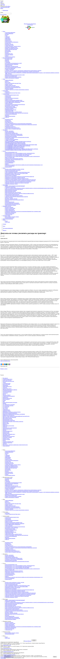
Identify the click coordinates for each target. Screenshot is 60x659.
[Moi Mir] (4, 364)
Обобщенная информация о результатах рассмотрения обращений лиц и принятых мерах (23, 211)
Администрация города (7, 379)
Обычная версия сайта (4, 7)
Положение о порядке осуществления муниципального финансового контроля (21, 124)
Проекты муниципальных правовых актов (13, 100)
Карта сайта (7, 222)
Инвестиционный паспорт (10, 191)
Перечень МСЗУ (8, 166)
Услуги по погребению (9, 165)
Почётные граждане (9, 44)
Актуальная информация (10, 32)
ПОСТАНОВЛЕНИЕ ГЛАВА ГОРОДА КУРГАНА (15, 143)
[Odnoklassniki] (3, 364)
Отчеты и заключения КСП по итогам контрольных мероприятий (18, 123)
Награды (7, 52)
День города (5, 408)
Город (4, 31)
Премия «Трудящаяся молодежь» (11, 48)
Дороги (4, 382)
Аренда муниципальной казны (11, 171)
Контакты (7, 115)
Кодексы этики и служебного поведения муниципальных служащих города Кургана (22, 71)
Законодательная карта (9, 213)
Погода (4, 393)
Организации (8, 39)
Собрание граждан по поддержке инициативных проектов (17, 89)
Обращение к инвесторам (10, 187)
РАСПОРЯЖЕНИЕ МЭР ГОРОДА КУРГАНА (14, 147)
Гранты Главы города (7, 388)
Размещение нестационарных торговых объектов (15, 177)
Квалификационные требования (11, 64)
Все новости (5, 378)
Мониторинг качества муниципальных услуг (14, 159)
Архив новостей (6, 445)
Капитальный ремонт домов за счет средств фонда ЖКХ (16, 173)
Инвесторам (5, 184)
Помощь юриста (6, 433)
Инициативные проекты (10, 56)
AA (1, 4)
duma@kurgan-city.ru (7, 648)
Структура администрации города (12, 94)
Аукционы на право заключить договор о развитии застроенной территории (20, 179)
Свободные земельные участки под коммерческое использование (18, 181)
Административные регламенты (11, 139)
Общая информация (9, 33)
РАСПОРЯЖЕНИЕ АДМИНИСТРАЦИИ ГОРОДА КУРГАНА (17, 145)
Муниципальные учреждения (9, 420)
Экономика (7, 37)
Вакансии (7, 59)
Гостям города (8, 43)
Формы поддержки (9, 197)
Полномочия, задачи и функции (11, 105)
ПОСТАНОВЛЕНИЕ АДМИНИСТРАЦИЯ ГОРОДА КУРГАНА (18, 141)
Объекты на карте (8, 99)
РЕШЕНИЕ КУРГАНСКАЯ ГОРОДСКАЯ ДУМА (15, 142)
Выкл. (9, 6)
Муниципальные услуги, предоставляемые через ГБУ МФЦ (17, 155)
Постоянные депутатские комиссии (12, 86)
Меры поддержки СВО (9, 157)
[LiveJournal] (6, 364)
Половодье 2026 (6, 432)
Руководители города (9, 45)
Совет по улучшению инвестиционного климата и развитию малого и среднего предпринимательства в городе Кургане (29, 188)
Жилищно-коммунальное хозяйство (10, 389)
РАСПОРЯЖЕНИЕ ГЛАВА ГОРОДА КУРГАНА (15, 146)
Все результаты (3, 14)
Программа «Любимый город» (11, 47)
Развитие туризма (6, 439)
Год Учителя (5, 407)
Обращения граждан (7, 206)
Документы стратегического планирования (13, 135)
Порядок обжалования (9, 132)
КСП (4, 118)
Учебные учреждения (9, 69)
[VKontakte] (1, 364)
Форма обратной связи (9, 201)
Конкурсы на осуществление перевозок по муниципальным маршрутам (19, 176)
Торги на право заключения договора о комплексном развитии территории (20, 180)
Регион (4, 440)
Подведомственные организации (11, 98)
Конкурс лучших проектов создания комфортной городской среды (16, 416)
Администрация (6, 93)
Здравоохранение (6, 409)
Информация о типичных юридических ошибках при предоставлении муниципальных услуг (24, 164)
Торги (4, 168)
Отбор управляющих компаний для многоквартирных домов (17, 172)
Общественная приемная (10, 116)
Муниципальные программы (11, 136)
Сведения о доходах (9, 125)
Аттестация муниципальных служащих (13, 67)
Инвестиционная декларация (11, 190)
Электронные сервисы (9, 160)
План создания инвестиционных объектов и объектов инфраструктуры (19, 193)
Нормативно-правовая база (10, 212)
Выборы (4, 403)
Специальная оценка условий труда (12, 127)
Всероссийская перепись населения (10, 402)
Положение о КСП (9, 119)
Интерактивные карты (9, 217)
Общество (5, 426)
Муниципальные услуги (8, 419)
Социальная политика (7, 390)
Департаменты (8, 97)
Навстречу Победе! (6, 395)
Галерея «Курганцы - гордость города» (13, 46)
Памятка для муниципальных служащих (13, 76)
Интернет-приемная (9, 88)
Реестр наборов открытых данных (12, 216)
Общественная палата (7, 386)
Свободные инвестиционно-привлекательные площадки (16, 196)
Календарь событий (9, 54)
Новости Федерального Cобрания (12, 77)
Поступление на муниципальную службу (13, 63)
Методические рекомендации (11, 75)
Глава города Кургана (7, 380)
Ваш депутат (7, 82)
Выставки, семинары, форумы (11, 198)
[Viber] (9, 364)
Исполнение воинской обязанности (10, 413)
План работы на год (9, 122)
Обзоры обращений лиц (10, 210)
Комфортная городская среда (8, 415)
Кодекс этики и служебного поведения (13, 128)
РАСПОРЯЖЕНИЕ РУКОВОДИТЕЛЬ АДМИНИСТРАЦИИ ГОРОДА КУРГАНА (21, 148)
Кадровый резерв (8, 58)
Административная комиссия (9, 396)
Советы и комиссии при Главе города (12, 92)
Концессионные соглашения (11, 175)
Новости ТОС (5, 422)
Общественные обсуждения (8, 425)
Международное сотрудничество (9, 417)
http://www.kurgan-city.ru (5, 360)
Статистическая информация (11, 114)
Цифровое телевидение (7, 442)
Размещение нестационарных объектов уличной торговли (16, 178)
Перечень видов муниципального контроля (14, 158)
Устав (6, 35)
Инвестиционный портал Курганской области (14, 199)
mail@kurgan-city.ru (7, 645)
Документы (5, 129)
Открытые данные (6, 215)
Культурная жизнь (6, 384)
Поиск (4, 219)
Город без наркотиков (7, 391)
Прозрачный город (9, 53)
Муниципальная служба (7, 57)
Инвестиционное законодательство (12, 194)
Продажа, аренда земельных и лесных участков (14, 169)
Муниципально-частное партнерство (12, 204)
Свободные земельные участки (11, 183)
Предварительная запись (10, 161)
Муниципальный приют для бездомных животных (13, 421)
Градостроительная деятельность (11, 41)
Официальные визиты (7, 428)
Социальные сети (8, 214)
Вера (4, 401)
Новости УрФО (6, 423)
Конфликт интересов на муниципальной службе (15, 74)
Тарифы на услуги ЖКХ (10, 140)
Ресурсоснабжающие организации (12, 202)
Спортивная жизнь (6, 383)
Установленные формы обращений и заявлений (14, 101)
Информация (5, 10)
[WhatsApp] (8, 364)
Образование (5, 385)
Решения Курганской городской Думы (13, 87)
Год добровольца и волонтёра (9, 404)
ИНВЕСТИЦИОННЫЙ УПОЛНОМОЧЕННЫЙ (15, 186)
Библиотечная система (7, 398)
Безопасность (5, 397)
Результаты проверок (9, 108)
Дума (4, 79)
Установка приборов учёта (8, 441)
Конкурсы (7, 61)
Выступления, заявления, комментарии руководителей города (15, 444)
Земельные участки (7, 410)
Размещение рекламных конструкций (12, 174)
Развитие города (8, 40)
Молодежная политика (7, 418)
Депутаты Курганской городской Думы (13, 83)
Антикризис (5, 392)
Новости (7, 81)
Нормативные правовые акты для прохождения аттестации (17, 137)
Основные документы (9, 138)
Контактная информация (10, 68)
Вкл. (7, 6)
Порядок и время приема (10, 208)
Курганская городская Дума (8, 381)
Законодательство (8, 65)
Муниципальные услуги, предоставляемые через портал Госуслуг (18, 154)
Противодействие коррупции (11, 49)
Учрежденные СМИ (9, 110)
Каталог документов (9, 130)
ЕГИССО (7, 117)
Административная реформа (11, 107)
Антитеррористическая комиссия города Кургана (15, 104)
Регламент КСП (8, 121)
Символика (7, 36)
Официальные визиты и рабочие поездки (13, 111)
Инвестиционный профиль (10, 205)
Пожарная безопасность (7, 431)
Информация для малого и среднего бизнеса (12, 411)
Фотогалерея (7, 50)
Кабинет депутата (8, 84)
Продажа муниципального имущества (12, 170)
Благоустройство (6, 399)
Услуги (4, 151)
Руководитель (8, 120)
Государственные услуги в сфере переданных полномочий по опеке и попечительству (22, 156)
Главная (4, 224)
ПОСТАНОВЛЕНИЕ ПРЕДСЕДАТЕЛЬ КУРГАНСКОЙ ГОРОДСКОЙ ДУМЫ (21, 144)
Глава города (5, 90)
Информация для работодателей (11, 66)
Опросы (6, 55)
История (7, 34)
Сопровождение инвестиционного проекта (13, 195)
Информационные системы (10, 109)
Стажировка (7, 62)
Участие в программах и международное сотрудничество (16, 112)
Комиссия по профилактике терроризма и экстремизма (14, 414)
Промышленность (6, 435)
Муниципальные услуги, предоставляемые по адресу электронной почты (20, 153)
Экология (5, 443)
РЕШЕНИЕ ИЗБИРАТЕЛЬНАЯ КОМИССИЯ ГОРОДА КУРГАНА (18, 150)
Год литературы (6, 406)
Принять (54, 656)
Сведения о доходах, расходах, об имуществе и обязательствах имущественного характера (23, 70)
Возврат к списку (3, 368)
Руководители (8, 95)
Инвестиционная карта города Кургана (13, 192)
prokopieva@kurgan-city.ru (8, 651)
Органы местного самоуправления (10, 427)
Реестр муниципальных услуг (11, 152)
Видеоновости (8, 51)
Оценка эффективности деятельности (12, 102)
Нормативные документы (10, 126)
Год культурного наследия (8, 405)
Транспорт (5, 387)
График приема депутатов (10, 85)
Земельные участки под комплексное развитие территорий (17, 182)
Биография (7, 91)
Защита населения (8, 103)
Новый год (5, 424)
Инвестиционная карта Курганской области (14, 189)
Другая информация (9, 162)
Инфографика (8, 38)
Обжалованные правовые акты (11, 133)
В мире (4, 400)
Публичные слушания (7, 437)
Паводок (4, 429)
